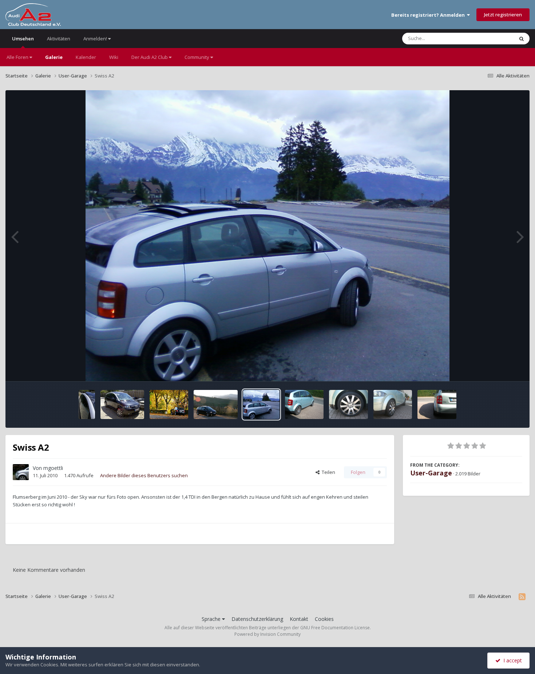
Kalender (86, 57)
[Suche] (522, 38)
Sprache (212, 618)
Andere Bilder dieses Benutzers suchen (144, 475)
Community (197, 57)
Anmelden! (95, 38)
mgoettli (53, 467)
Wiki (113, 57)
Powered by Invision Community (267, 634)
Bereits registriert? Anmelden (429, 15)
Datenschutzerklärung (257, 618)
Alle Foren (18, 57)
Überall (496, 38)
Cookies (324, 618)
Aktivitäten (58, 38)
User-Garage (431, 472)
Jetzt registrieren (503, 14)
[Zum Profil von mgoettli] (21, 472)
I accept (511, 660)
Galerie (54, 57)
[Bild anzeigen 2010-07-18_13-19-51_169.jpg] (87, 404)
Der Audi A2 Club (150, 57)
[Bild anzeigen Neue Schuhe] (304, 404)
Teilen (327, 472)
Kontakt (299, 618)
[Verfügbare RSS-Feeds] (522, 596)
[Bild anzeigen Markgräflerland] (169, 404)
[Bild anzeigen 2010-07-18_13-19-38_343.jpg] (122, 404)
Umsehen (23, 38)
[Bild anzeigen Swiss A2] (261, 404)
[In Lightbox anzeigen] (267, 235)
